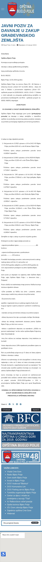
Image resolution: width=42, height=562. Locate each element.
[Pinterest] (21, 404)
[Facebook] (10, 404)
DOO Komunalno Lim (16, 486)
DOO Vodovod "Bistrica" (17, 483)
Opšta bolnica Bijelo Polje (18, 504)
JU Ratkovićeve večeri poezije (19, 501)
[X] (13, 404)
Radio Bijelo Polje (14, 474)
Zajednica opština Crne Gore (19, 510)
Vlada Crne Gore (14, 471)
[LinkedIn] (17, 404)
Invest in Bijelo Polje (16, 480)
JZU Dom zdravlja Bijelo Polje (20, 507)
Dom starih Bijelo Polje (17, 477)
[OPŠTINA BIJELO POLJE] (21, 9)
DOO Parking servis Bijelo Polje (20, 489)
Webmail (11, 513)
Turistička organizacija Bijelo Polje (21, 492)
